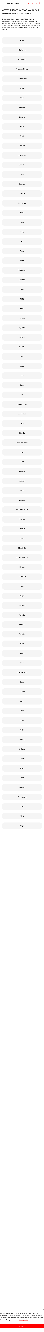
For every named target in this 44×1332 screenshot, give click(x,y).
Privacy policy (19, 1320)
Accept (22, 1326)
